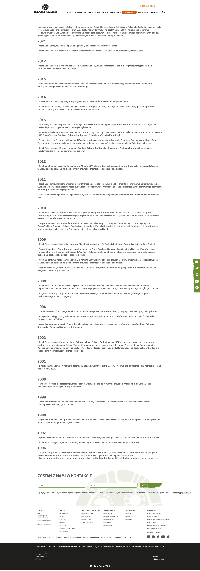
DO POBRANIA (63, 532)
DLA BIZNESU (107, 514)
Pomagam (129, 12)
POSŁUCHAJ (129, 517)
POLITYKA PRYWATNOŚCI (45, 524)
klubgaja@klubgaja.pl (44, 520)
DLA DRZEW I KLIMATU (88, 514)
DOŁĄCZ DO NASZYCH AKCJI (156, 526)
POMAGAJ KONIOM (153, 517)
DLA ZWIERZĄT (86, 517)
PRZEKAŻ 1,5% (151, 523)
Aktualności (143, 12)
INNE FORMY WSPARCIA (154, 529)
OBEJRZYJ (128, 514)
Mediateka (114, 12)
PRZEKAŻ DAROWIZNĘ (154, 514)
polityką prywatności (182, 493)
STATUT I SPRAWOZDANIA (67, 529)
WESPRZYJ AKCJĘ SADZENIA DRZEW (158, 520)
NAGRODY (62, 520)
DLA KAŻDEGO (107, 526)
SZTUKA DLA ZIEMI (87, 523)
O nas (68, 12)
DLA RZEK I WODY (86, 520)
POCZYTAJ (128, 520)
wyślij (145, 485)
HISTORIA (62, 517)
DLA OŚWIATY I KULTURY (110, 517)
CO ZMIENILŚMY (64, 526)
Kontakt (155, 12)
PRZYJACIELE (63, 523)
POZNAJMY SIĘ (63, 514)
